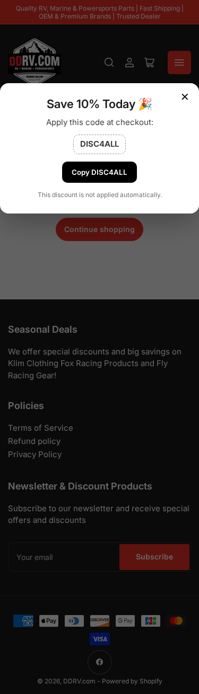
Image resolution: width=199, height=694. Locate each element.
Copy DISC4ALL (99, 172)
